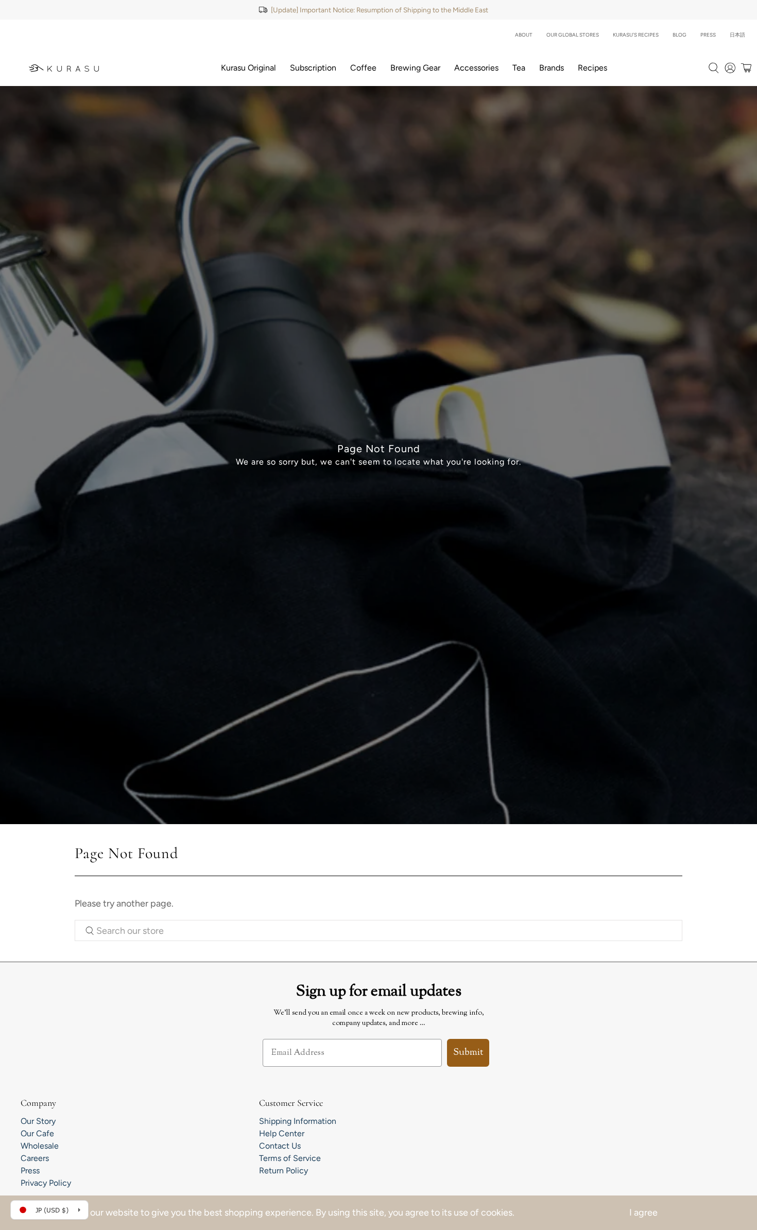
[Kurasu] (63, 68)
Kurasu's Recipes (636, 34)
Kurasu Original (248, 68)
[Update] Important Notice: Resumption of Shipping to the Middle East (379, 10)
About (523, 34)
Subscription (313, 68)
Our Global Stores (572, 34)
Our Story (38, 1121)
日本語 (737, 34)
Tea (518, 68)
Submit (468, 1053)
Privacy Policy (46, 1183)
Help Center (281, 1133)
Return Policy (283, 1170)
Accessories (476, 68)
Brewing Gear (415, 68)
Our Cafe (37, 1133)
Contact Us (280, 1146)
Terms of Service (290, 1158)
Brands (551, 68)
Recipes (592, 68)
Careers (35, 1158)
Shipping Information (297, 1121)
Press (708, 34)
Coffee (363, 68)
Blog (679, 34)
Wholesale (40, 1146)
